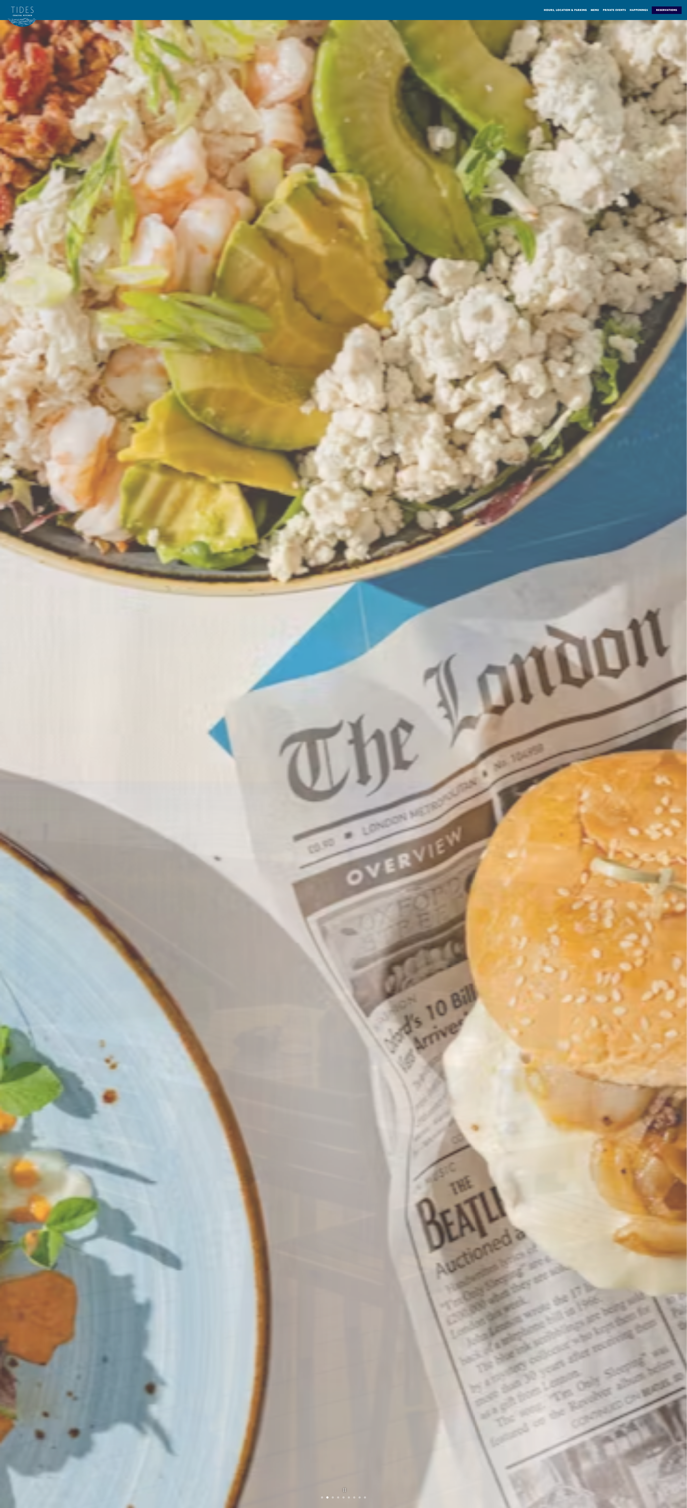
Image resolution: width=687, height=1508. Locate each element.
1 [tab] (322, 1497)
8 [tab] (359, 1497)
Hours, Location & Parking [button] (565, 10)
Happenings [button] (639, 10)
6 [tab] (349, 1497)
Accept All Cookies (109, 1497)
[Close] (122, 1480)
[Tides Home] (22, 15)
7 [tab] (354, 1497)
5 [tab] (343, 1497)
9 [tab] (365, 1497)
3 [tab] (333, 1497)
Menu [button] (595, 10)
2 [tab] (327, 1497)
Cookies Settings (77, 1497)
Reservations (666, 10)
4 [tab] (338, 1497)
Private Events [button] (614, 10)
